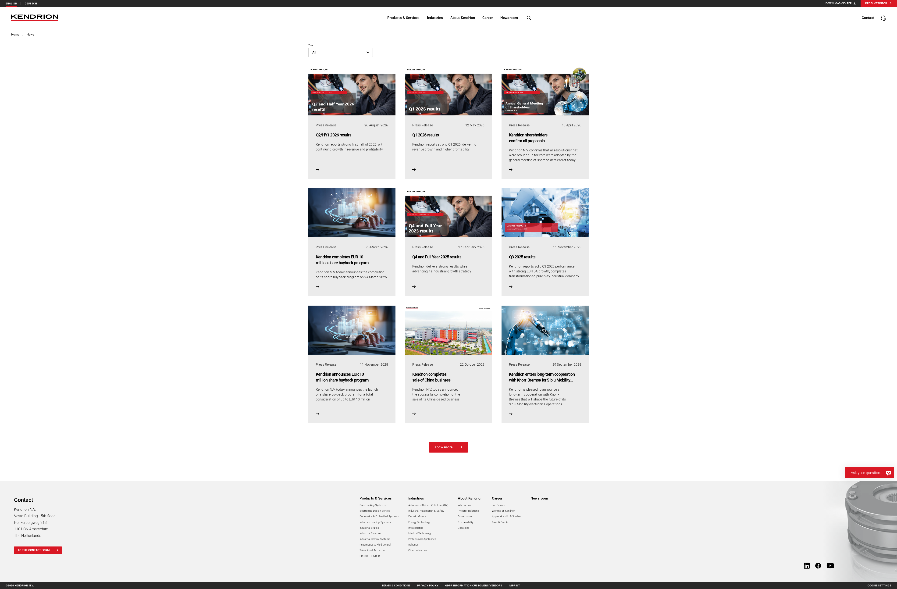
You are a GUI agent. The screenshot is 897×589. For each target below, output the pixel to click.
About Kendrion (470, 498)
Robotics (413, 544)
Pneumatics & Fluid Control (375, 544)
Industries (416, 498)
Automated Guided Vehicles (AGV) (428, 505)
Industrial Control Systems (375, 539)
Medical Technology (419, 533)
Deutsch (31, 3)
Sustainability (465, 522)
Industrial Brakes (369, 527)
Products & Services (376, 498)
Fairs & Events (500, 522)
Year (311, 45)
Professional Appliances (422, 539)
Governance (465, 516)
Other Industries (417, 550)
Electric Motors (417, 516)
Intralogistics (416, 527)
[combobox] (340, 52)
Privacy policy (428, 585)
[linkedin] (807, 566)
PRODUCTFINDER (370, 556)
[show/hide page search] (528, 18)
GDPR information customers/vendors (473, 585)
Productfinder (876, 3)
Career (497, 498)
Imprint (514, 585)
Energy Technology (419, 522)
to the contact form (34, 550)
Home (15, 34)
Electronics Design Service (375, 510)
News (31, 34)
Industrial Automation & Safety (426, 510)
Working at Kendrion (503, 510)
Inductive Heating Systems (375, 522)
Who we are (465, 505)
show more (443, 447)
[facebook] (818, 566)
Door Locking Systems (373, 505)
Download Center (839, 3)
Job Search (498, 505)
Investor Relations (468, 510)
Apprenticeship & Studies (506, 516)
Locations (463, 527)
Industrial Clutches (370, 533)
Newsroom (539, 498)
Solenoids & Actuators (372, 550)
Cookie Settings (879, 585)
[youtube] (830, 566)
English (11, 3)
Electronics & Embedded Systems (379, 516)
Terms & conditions (396, 585)
